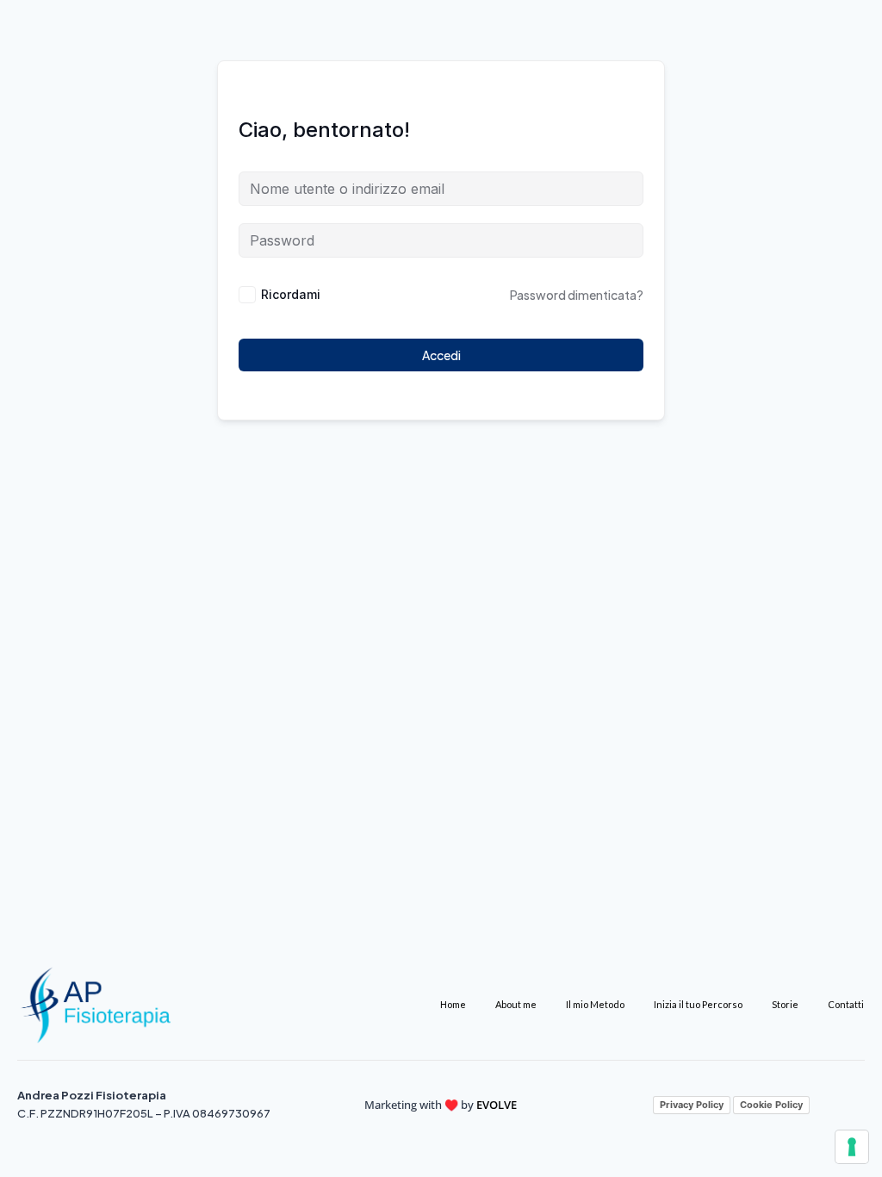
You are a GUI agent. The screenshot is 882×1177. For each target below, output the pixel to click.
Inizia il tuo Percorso (698, 1004)
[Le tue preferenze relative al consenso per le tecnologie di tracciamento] (851, 1146)
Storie (785, 1004)
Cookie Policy (771, 1105)
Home (453, 1004)
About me (516, 1004)
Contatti (846, 1004)
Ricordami (290, 294)
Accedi (441, 355)
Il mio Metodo (595, 1004)
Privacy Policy (692, 1105)
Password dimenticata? (576, 294)
